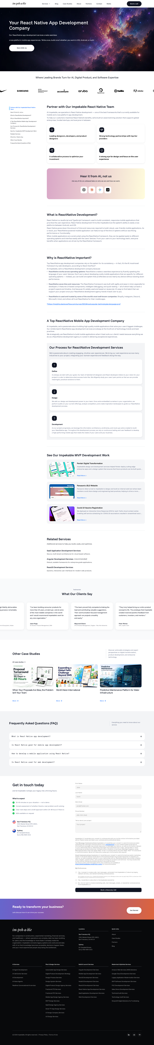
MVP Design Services (53, 1001)
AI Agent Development (19, 970)
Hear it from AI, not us (16, 112)
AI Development (17, 977)
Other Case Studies (16, 140)
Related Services (15, 134)
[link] (19, 3)
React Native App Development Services (92, 989)
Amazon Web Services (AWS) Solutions (124, 970)
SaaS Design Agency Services (55, 1005)
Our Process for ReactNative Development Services (22, 127)
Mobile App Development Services (90, 974)
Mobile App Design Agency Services (57, 997)
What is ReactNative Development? (20, 115)
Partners (114, 942)
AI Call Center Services (19, 974)
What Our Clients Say (16, 137)
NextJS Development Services (88, 977)
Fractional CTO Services (53, 989)
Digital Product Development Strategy (58, 974)
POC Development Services (121, 985)
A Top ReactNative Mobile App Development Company (23, 122)
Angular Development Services (89, 970)
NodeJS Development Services (89, 981)
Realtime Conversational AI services (24, 985)
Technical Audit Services (119, 993)
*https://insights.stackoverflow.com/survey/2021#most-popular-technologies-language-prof (83, 304)
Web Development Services (88, 997)
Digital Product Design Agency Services (58, 985)
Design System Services (53, 981)
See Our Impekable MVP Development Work (23, 131)
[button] (77, 736)
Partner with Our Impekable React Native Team (22, 108)
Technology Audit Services (120, 997)
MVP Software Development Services (124, 981)
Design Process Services (54, 977)
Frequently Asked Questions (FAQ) (20, 143)
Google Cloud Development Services (124, 974)
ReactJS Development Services (89, 985)
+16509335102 (109, 844)
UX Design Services (52, 1016)
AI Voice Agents (17, 981)
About (114, 934)
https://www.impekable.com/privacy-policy (88, 864)
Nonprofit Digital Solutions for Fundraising (125, 1001)
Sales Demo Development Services (123, 989)
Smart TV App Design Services (55, 1009)
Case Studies (116, 938)
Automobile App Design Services (56, 970)
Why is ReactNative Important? (19, 118)
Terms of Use (53, 1035)
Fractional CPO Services (53, 993)
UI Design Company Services (55, 1013)
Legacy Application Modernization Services (126, 977)
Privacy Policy (43, 1035)
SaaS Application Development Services (91, 993)
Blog (113, 946)
